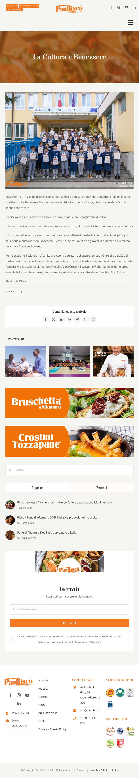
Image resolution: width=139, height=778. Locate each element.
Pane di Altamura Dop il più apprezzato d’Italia (46, 532)
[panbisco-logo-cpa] (110, 728)
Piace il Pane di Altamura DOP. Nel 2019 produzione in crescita (57, 517)
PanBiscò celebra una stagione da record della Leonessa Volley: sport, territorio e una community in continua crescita (69, 348)
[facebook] (111, 7)
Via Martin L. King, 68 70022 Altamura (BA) (89, 695)
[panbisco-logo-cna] (120, 728)
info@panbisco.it (89, 710)
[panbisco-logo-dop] (110, 689)
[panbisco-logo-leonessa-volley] (120, 740)
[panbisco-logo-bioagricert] (120, 689)
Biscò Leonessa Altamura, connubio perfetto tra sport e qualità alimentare (64, 502)
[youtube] (126, 7)
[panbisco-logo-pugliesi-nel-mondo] (110, 740)
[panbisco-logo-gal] (130, 728)
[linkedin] (134, 7)
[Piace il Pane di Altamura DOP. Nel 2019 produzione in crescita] (10, 518)
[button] (8, 361)
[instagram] (119, 7)
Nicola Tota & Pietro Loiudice (103, 770)
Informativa (44, 642)
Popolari (37, 488)
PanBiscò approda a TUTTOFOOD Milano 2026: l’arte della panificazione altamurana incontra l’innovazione (113, 348)
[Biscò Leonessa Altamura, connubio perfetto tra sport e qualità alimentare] (10, 503)
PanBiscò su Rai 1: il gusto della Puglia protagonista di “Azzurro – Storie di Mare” (25, 350)
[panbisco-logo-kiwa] (110, 702)
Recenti (101, 488)
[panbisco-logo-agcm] (130, 689)
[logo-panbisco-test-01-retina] (69, 6)
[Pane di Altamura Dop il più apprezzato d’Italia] (10, 533)
